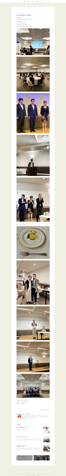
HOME (24, 1)
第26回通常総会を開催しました (21, 446)
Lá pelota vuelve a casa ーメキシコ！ (22, 436)
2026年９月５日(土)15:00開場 (20, 429)
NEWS (33, 1)
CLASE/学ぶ (37, 1)
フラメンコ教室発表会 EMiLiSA (21, 427)
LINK (41, 1)
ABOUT (28, 1)
